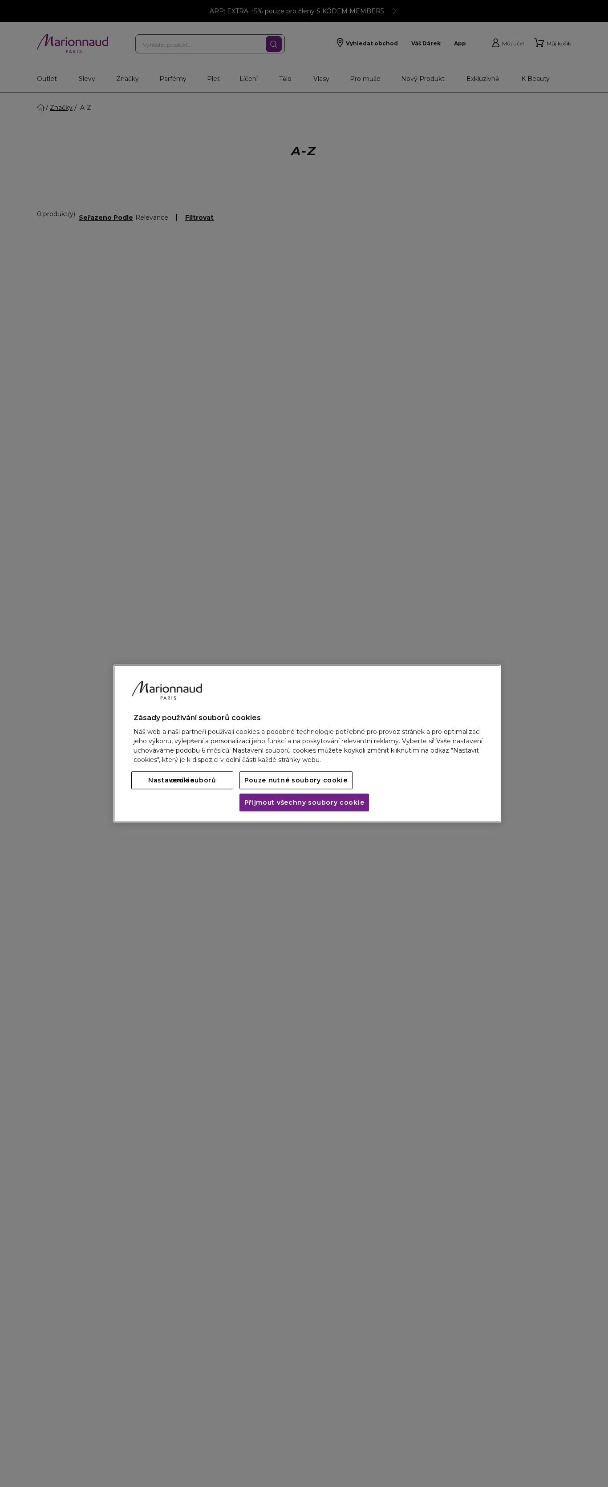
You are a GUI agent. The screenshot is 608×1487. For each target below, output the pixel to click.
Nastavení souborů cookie (182, 780)
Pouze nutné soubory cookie (296, 780)
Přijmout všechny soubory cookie (304, 802)
